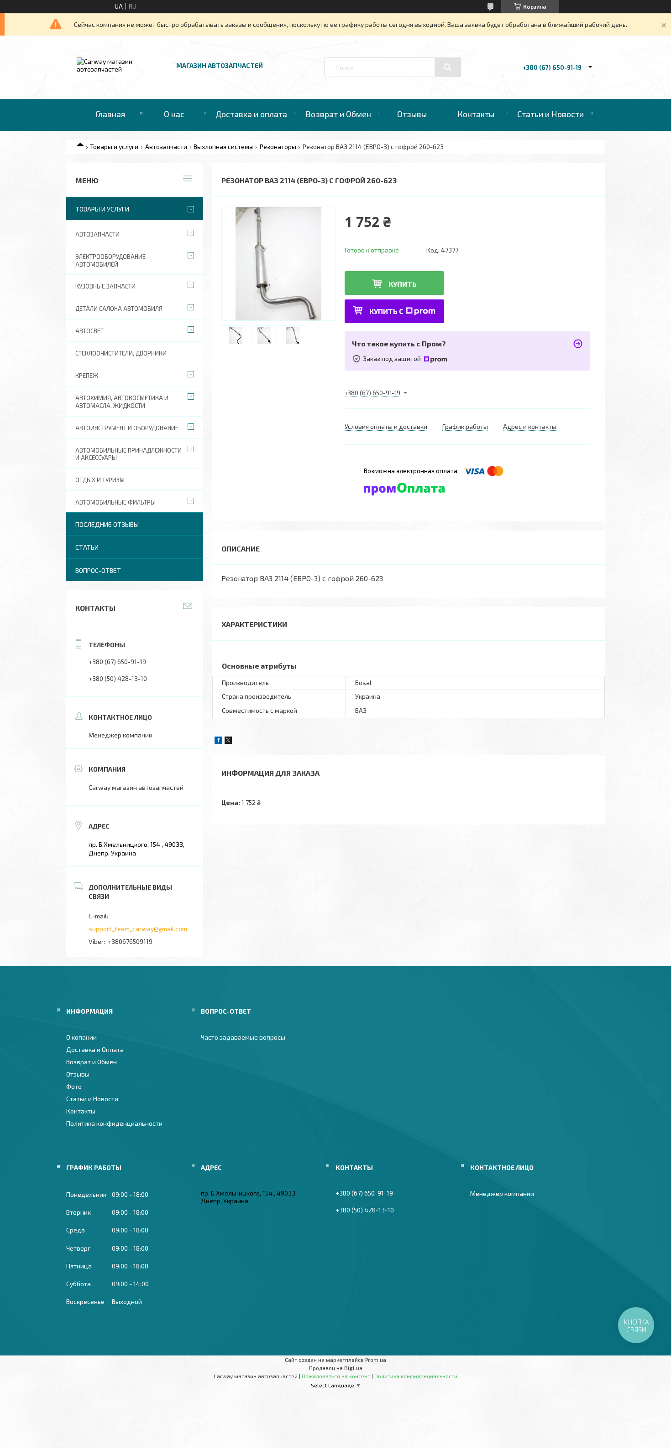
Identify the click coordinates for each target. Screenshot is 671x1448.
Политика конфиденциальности (114, 1123)
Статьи (87, 547)
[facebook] (218, 741)
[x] (228, 741)
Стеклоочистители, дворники (121, 353)
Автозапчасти (166, 146)
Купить (402, 283)
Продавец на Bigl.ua (335, 1368)
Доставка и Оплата (95, 1049)
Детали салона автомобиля (119, 308)
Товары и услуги (114, 146)
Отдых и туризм (100, 480)
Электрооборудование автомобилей (110, 260)
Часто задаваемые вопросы (243, 1037)
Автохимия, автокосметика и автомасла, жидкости (121, 401)
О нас (174, 114)
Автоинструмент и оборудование (126, 428)
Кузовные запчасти (105, 286)
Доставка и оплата (251, 114)
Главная (110, 114)
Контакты (475, 114)
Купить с (386, 311)
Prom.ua (375, 1359)
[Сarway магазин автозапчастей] (122, 69)
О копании (81, 1037)
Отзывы (412, 114)
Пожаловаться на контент (336, 1376)
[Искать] (448, 67)
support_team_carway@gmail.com (138, 929)
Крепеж (86, 375)
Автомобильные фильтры (115, 502)
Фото (74, 1086)
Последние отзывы (107, 524)
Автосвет (89, 331)
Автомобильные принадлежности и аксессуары (128, 454)
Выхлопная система (223, 146)
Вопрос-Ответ (98, 570)
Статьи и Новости (550, 114)
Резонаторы (278, 146)
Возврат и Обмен (338, 114)
